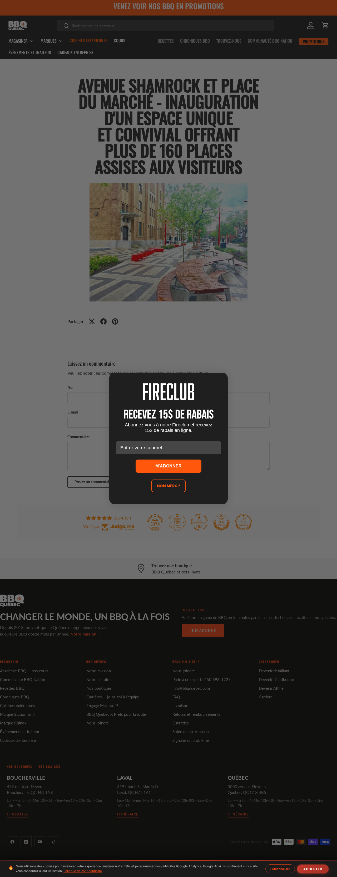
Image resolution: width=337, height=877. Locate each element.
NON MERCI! (168, 485)
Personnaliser (280, 869)
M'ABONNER (168, 466)
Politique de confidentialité (82, 871)
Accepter (312, 869)
